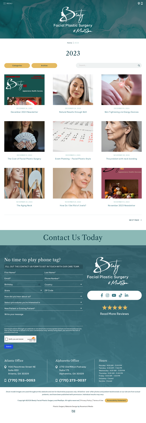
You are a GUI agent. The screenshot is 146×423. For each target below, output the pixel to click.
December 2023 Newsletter (24, 112)
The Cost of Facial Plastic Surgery (24, 159)
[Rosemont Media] (73, 412)
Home (69, 43)
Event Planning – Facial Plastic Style (73, 159)
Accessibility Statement (116, 400)
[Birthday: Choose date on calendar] (39, 284)
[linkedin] (126, 295)
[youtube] (114, 295)
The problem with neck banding (121, 159)
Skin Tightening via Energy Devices (122, 112)
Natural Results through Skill (73, 112)
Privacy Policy (86, 400)
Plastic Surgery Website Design (65, 406)
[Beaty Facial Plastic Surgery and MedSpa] (107, 271)
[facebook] (102, 295)
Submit (8, 347)
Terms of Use (98, 400)
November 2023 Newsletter (121, 205)
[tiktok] (120, 295)
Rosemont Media (86, 406)
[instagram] (107, 295)
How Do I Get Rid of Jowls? (73, 205)
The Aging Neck (24, 205)
